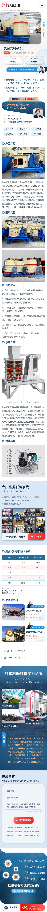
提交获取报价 (25, 820)
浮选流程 (9, 134)
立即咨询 (37, 537)
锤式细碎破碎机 (21, 651)
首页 (5, 10)
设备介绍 (23, 129)
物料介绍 (9, 129)
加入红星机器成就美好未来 (23, 891)
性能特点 (37, 129)
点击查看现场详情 (37, 606)
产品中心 (11, 10)
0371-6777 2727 (16, 107)
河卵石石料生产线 (34, 632)
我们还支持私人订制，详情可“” (21, 69)
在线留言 (37, 134)
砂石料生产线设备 (34, 611)
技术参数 (23, 134)
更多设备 (18, 10)
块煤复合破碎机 (21, 657)
